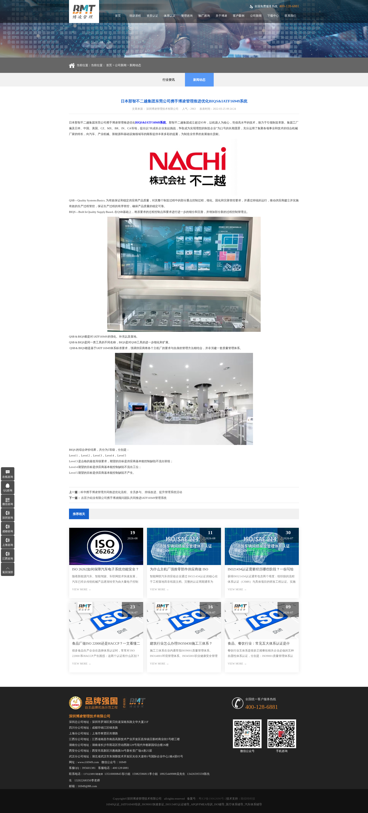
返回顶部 (7, 572)
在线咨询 (7, 476)
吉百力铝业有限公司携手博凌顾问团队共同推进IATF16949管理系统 (124, 497)
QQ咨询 (7, 490)
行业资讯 (169, 79)
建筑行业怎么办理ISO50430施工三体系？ (181, 643)
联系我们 (290, 15)
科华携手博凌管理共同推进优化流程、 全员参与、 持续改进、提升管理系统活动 (131, 492)
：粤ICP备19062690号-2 (211, 798)
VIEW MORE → (81, 589)
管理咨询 (187, 15)
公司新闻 (256, 15)
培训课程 (135, 15)
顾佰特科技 (248, 798)
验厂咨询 (204, 15)
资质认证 (152, 15)
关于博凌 (221, 15)
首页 (118, 15)
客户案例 (238, 15)
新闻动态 (135, 65)
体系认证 (169, 15)
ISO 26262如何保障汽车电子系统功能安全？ (105, 569)
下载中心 (273, 15)
